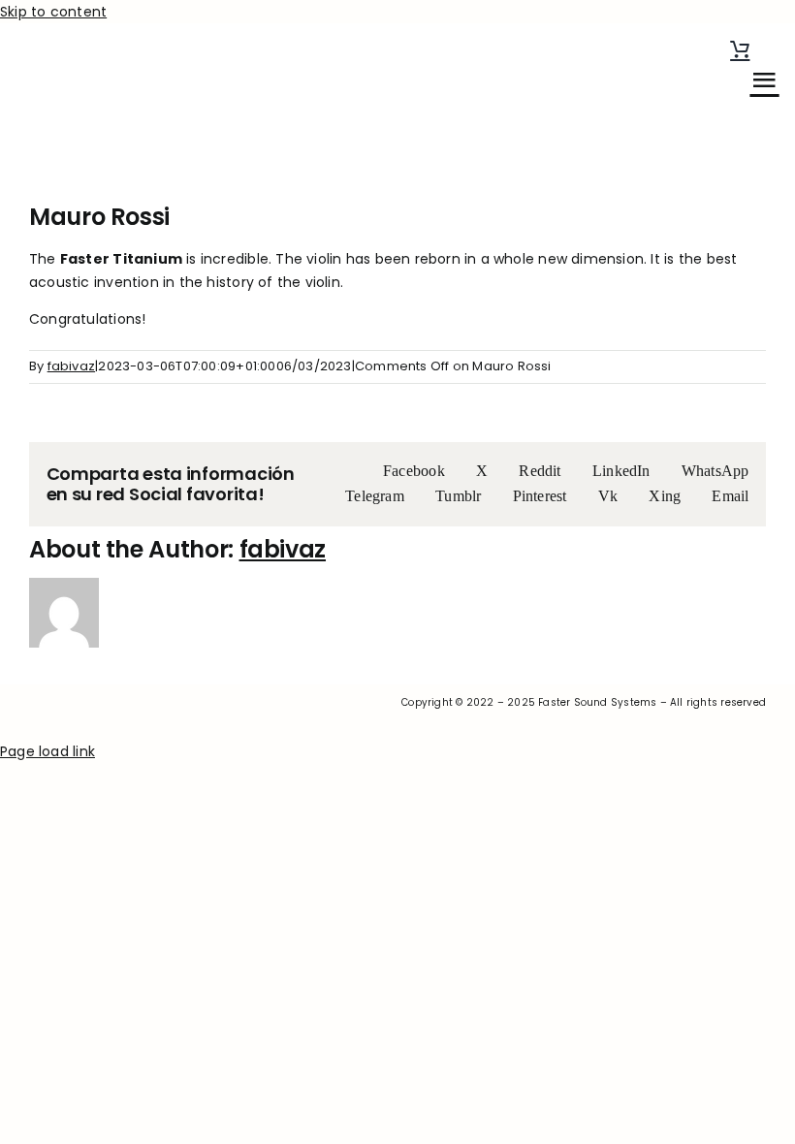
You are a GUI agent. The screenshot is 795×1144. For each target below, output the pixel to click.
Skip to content (53, 11)
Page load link (47, 751)
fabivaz (71, 366)
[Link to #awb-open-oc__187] (764, 79)
